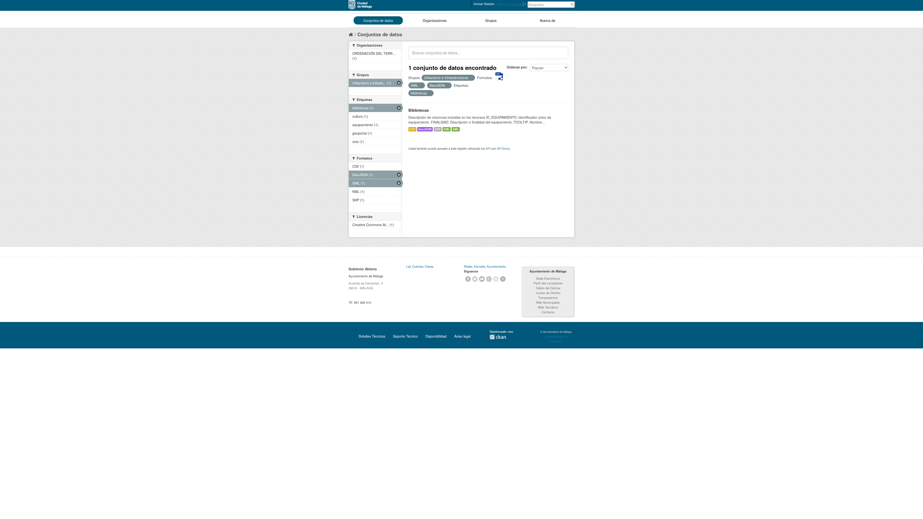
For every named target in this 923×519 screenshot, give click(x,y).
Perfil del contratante (548, 283)
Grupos (491, 20)
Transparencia (548, 297)
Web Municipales (548, 302)
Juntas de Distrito (548, 292)
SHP (438, 129)
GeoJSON (425, 129)
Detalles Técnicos (372, 336)
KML (446, 129)
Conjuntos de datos (378, 20)
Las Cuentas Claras (420, 266)
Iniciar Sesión (484, 3)
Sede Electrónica (548, 278)
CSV (412, 129)
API (488, 148)
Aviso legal (462, 336)
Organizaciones (435, 20)
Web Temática (548, 307)
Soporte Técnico (405, 336)
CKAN (498, 337)
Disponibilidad (436, 336)
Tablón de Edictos (548, 288)
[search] (561, 55)
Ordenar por (516, 67)
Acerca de (547, 20)
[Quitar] (471, 78)
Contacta (548, 312)
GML (456, 129)
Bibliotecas (418, 110)
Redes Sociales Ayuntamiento (485, 266)
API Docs (503, 148)
